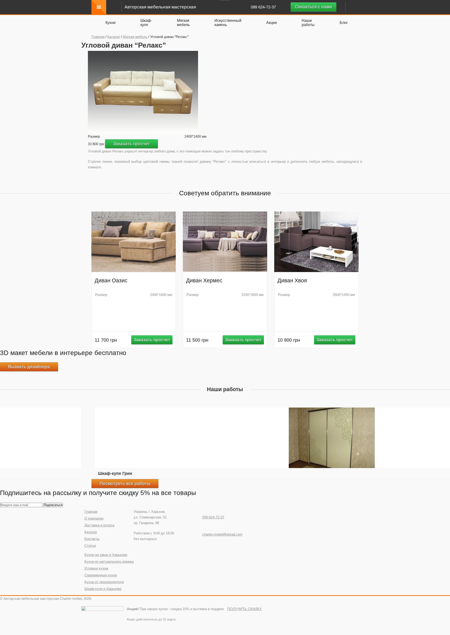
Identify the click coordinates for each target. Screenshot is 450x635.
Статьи (90, 546)
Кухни (110, 23)
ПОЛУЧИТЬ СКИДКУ (244, 609)
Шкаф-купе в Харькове (102, 589)
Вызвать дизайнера (29, 366)
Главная (98, 37)
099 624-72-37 (264, 7)
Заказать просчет (131, 143)
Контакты (92, 539)
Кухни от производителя (104, 582)
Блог (344, 23)
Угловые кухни (96, 568)
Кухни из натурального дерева (109, 561)
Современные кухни (100, 575)
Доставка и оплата (99, 525)
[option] (143, 92)
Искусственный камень (227, 23)
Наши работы (308, 23)
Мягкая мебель (183, 23)
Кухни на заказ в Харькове (105, 555)
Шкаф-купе (146, 23)
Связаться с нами (313, 6)
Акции (271, 23)
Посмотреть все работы (125, 483)
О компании (93, 518)
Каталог (113, 37)
